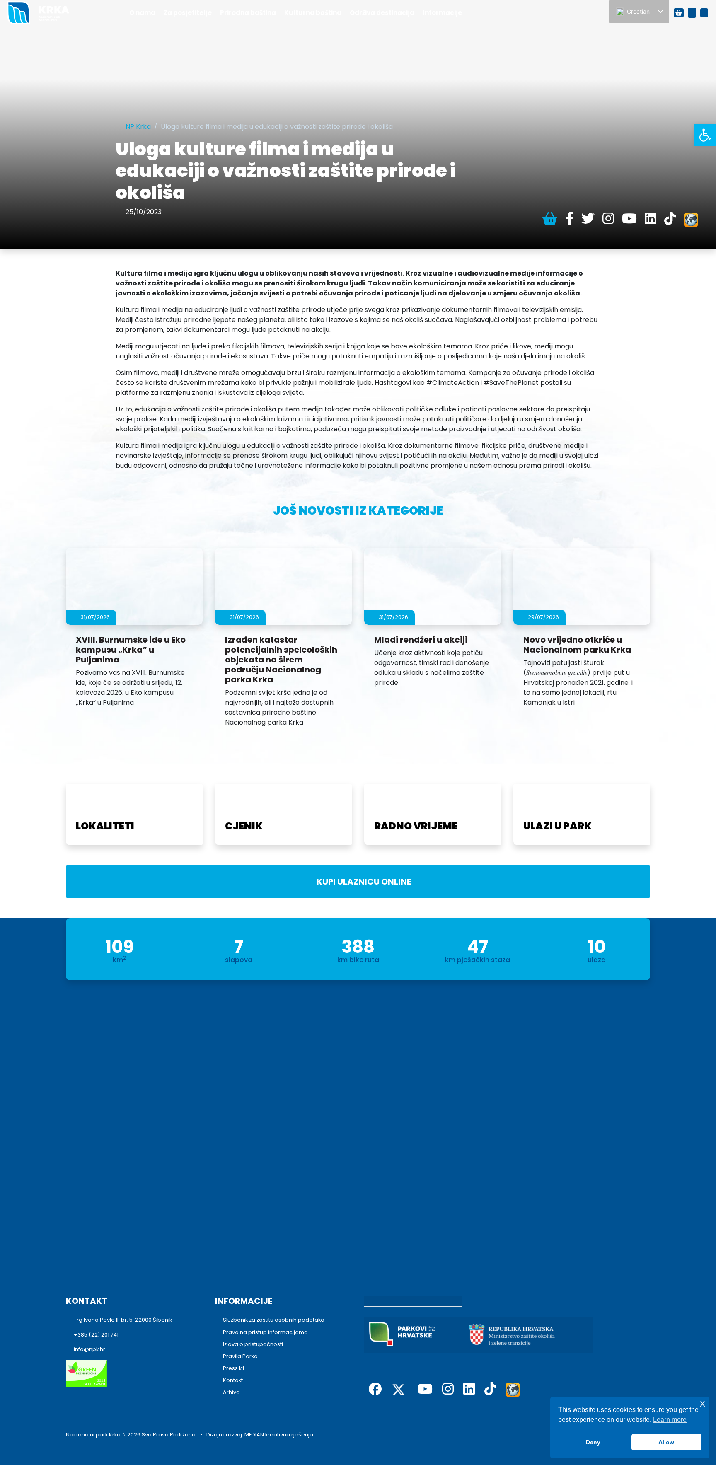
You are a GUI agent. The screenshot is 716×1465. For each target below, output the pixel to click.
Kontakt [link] (233, 1380)
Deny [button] (593, 1442)
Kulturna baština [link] (312, 12)
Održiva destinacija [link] (382, 12)
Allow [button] (666, 1442)
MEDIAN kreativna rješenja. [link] (279, 1434)
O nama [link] (142, 12)
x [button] (702, 1403)
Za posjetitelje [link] (188, 12)
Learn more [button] (670, 1419)
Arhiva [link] (231, 1392)
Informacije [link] (442, 12)
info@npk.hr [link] (89, 1349)
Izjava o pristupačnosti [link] (253, 1344)
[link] (705, 135)
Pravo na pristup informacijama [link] (265, 1332)
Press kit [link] (233, 1368)
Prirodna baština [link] (248, 12)
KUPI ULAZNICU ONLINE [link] (361, 881)
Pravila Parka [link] (240, 1356)
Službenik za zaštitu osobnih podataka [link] (273, 1319)
